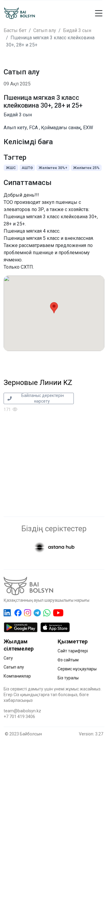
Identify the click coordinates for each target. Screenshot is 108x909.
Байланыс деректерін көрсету (42, 398)
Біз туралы (68, 677)
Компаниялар (17, 676)
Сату (8, 658)
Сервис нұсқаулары (77, 668)
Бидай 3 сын (77, 30)
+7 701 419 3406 (19, 716)
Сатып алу (44, 30)
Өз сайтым (68, 659)
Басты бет (15, 30)
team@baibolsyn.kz (22, 710)
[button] (100, 13)
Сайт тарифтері (73, 650)
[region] (54, 816)
